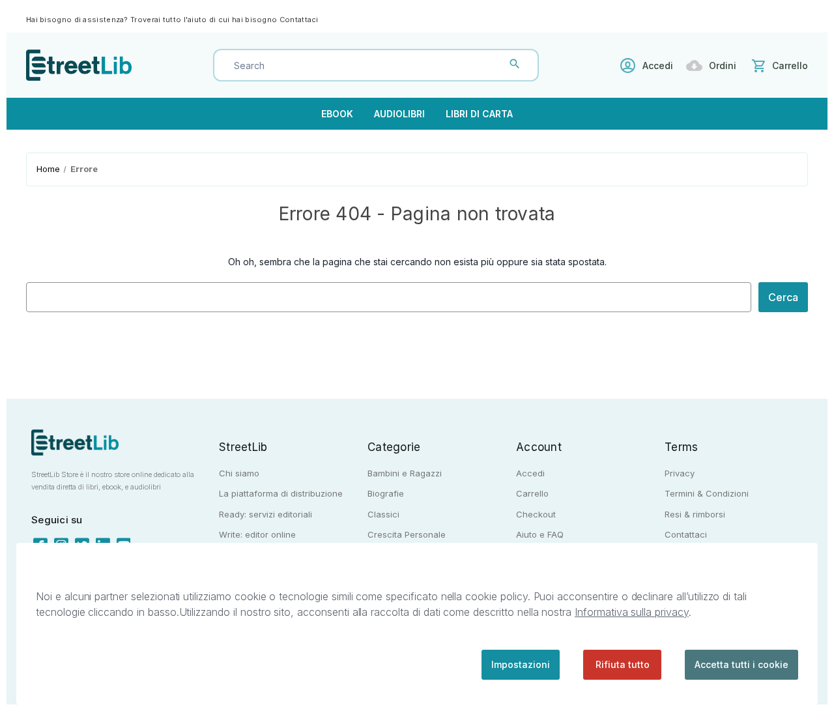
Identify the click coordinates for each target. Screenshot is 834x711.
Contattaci (299, 19)
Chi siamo (239, 473)
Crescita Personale (406, 534)
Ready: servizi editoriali (265, 514)
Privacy (680, 473)
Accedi (657, 65)
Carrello (532, 493)
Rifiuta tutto (623, 664)
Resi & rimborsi (695, 514)
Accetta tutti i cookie (741, 664)
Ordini (722, 65)
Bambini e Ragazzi (404, 473)
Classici (383, 514)
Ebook (337, 113)
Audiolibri (399, 113)
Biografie (385, 493)
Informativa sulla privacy (632, 611)
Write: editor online (257, 534)
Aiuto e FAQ (540, 534)
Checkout (536, 514)
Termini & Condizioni (707, 493)
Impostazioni (520, 664)
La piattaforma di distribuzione (281, 493)
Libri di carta (479, 113)
